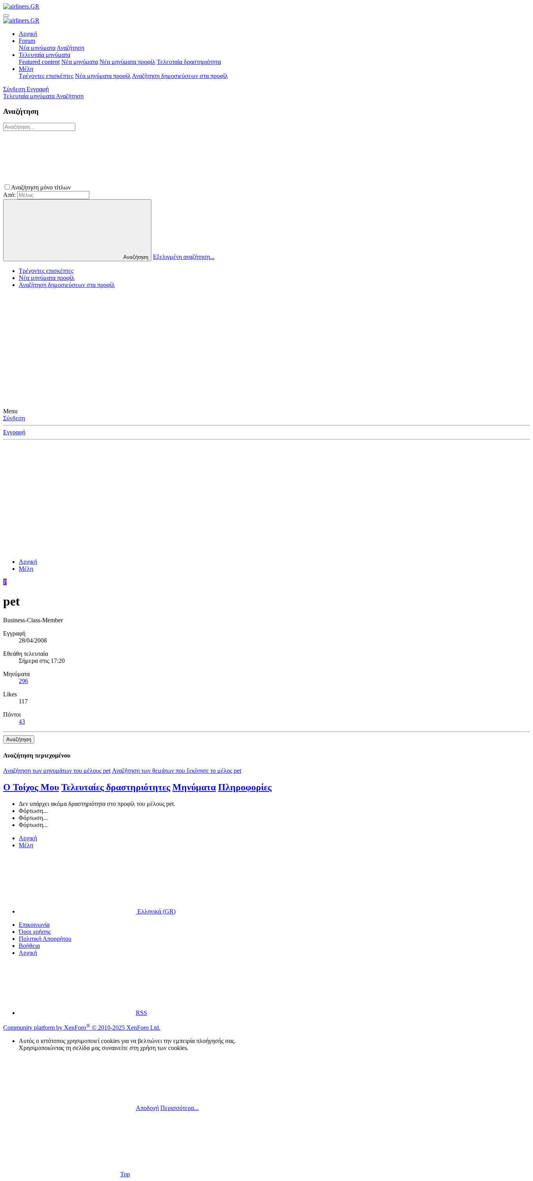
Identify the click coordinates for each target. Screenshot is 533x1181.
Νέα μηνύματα (37, 47)
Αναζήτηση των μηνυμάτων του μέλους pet (56, 770)
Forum (27, 40)
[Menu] (6, 15)
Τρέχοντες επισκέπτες (46, 76)
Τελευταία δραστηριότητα (189, 61)
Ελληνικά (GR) (156, 911)
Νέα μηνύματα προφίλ (127, 61)
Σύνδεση (14, 418)
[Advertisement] (266, 349)
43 (22, 721)
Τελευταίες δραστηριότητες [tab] (115, 787)
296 (23, 681)
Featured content (39, 61)
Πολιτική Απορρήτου (45, 938)
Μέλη (26, 69)
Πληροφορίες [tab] (245, 787)
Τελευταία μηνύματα (44, 54)
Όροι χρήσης (35, 931)
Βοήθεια (29, 945)
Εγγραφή (14, 432)
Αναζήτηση (70, 47)
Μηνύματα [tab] (194, 787)
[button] (130, 187)
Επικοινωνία (34, 924)
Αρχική (28, 33)
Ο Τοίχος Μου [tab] (31, 787)
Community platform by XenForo (81, 1027)
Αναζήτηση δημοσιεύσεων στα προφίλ (180, 76)
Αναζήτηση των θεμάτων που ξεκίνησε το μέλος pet (176, 770)
